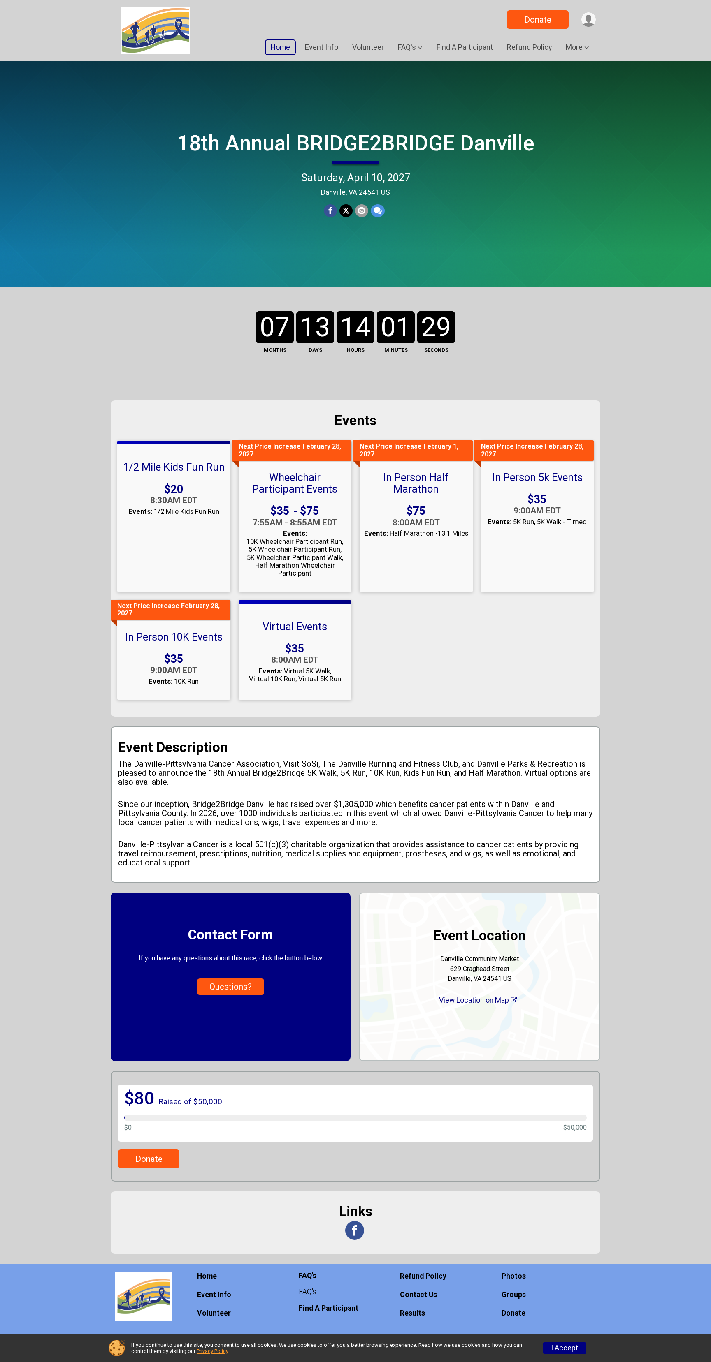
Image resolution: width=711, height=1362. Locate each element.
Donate (537, 20)
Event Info (321, 47)
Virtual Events (295, 626)
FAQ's (307, 1292)
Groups (514, 1294)
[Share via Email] (361, 210)
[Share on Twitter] (346, 210)
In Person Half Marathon (416, 483)
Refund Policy (529, 47)
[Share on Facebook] (330, 210)
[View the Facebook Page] (354, 1230)
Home (280, 47)
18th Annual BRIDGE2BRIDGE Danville (355, 143)
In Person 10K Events (174, 637)
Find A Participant (465, 47)
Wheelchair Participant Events (294, 483)
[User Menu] (588, 19)
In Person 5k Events (537, 477)
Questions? (230, 987)
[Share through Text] (378, 210)
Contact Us (418, 1294)
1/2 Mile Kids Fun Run (174, 467)
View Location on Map (475, 1000)
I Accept (564, 1348)
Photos (514, 1276)
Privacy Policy (212, 1351)
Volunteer (368, 47)
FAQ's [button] (407, 47)
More (574, 47)
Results (412, 1313)
